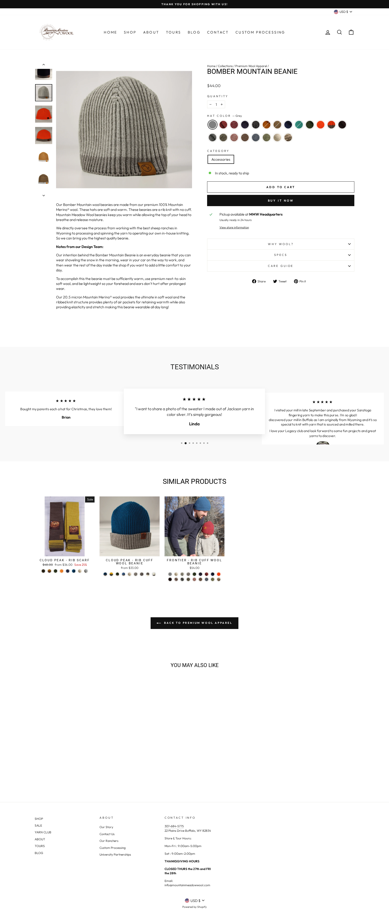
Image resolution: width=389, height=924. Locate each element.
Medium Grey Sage (223, 137)
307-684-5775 (174, 826)
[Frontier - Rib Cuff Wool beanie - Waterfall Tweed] (206, 579)
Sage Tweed (266, 137)
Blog (194, 32)
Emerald (298, 124)
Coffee (342, 124)
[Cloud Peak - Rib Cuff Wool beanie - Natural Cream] (129, 574)
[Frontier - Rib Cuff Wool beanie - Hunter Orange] (219, 574)
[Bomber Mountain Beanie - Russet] (45, 770)
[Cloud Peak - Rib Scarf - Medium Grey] (86, 571)
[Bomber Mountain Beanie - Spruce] (82, 770)
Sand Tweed (244, 137)
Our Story (106, 827)
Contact (218, 32)
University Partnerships (115, 854)
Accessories (220, 159)
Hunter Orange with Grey (331, 124)
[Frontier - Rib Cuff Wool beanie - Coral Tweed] (194, 579)
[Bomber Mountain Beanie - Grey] (39, 770)
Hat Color (224, 115)
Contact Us (107, 834)
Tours (173, 32)
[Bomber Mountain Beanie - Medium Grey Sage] (61, 775)
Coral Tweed (234, 137)
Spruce (288, 124)
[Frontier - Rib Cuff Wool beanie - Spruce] (212, 574)
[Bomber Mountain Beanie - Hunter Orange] (100, 770)
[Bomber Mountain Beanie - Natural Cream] (91, 775)
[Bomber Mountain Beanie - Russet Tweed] (51, 770)
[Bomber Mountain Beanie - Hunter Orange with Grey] (106, 770)
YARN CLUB (43, 832)
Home (110, 32)
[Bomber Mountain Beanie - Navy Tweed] (63, 770)
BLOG (39, 853)
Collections (225, 66)
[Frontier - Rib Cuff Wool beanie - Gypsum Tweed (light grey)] (170, 574)
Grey (212, 124)
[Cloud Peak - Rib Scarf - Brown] (43, 571)
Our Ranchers (109, 841)
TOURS (40, 846)
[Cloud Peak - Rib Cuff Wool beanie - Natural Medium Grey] (135, 574)
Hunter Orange (320, 124)
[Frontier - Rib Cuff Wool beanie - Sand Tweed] (200, 579)
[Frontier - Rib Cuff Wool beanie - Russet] (206, 574)
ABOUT (40, 839)
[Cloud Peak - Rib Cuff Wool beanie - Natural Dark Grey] (142, 574)
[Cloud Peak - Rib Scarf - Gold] (49, 571)
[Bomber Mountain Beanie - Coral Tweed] (67, 775)
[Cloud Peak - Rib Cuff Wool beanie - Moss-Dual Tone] (117, 574)
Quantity (217, 96)
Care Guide (281, 266)
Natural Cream (277, 137)
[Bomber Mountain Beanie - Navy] (57, 770)
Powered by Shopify (194, 906)
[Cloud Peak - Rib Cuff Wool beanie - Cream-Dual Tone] (154, 574)
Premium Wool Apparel (251, 66)
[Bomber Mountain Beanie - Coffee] (48, 775)
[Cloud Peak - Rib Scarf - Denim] (68, 571)
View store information (234, 227)
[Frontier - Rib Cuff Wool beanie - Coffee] (170, 579)
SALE (38, 825)
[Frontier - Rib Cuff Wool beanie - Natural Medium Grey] (188, 574)
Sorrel (266, 124)
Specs (280, 255)
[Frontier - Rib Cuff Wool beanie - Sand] (176, 579)
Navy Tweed (255, 124)
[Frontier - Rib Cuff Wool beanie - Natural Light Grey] (182, 574)
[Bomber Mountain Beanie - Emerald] (88, 770)
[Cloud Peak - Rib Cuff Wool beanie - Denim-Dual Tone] (123, 574)
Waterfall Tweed (255, 137)
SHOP (39, 819)
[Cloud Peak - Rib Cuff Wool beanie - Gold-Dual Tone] (111, 574)
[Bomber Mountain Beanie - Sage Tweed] (85, 775)
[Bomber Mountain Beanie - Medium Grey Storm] (54, 775)
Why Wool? (281, 244)
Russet (223, 124)
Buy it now (281, 200)
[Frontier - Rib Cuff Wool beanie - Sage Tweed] (212, 579)
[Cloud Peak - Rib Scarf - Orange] (61, 571)
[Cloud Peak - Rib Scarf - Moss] (55, 571)
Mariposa (288, 137)
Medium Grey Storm (212, 137)
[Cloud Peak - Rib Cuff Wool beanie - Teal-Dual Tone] (105, 574)
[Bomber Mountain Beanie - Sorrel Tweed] (76, 770)
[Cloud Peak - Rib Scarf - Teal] (74, 571)
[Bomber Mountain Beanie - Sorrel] (70, 770)
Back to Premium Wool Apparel (197, 622)
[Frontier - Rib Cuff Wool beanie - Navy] (200, 574)
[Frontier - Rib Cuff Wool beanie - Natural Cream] (176, 574)
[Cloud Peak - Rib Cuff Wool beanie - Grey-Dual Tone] (148, 574)
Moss (309, 124)
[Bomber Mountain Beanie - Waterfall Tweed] (79, 775)
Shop (130, 32)
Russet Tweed (234, 124)
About (151, 32)
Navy (244, 124)
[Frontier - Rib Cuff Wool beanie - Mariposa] (219, 579)
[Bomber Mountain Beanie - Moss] (94, 770)
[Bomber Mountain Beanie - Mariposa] (97, 775)
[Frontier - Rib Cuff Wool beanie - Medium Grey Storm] (182, 579)
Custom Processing (260, 32)
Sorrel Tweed (277, 124)
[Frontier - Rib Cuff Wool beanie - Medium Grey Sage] (188, 579)
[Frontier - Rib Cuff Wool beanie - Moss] (194, 574)
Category (218, 151)
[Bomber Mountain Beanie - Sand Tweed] (73, 775)
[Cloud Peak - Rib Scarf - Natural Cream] (80, 571)
